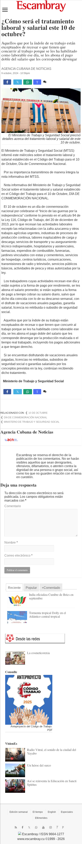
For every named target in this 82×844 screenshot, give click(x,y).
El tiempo (38, 812)
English (52, 812)
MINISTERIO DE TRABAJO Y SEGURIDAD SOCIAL (32, 421)
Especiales (67, 812)
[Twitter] (29, 827)
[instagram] (50, 827)
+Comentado (51, 587)
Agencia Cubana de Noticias (26, 68)
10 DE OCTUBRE (38, 412)
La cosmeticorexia (38, 653)
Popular (31, 587)
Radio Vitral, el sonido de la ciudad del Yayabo (51, 751)
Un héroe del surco (39, 765)
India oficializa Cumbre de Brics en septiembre (51, 596)
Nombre (11, 542)
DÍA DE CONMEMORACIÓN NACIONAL (25, 417)
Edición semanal (19, 812)
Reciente (14, 587)
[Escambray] (41, 5)
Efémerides (41, 818)
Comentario (12, 506)
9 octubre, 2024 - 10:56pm (15, 73)
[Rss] (15, 827)
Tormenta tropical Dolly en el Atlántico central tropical (47, 614)
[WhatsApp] (36, 827)
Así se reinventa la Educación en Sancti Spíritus (51, 783)
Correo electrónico (18, 555)
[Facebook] (22, 827)
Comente (53, 81)
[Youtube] (43, 827)
